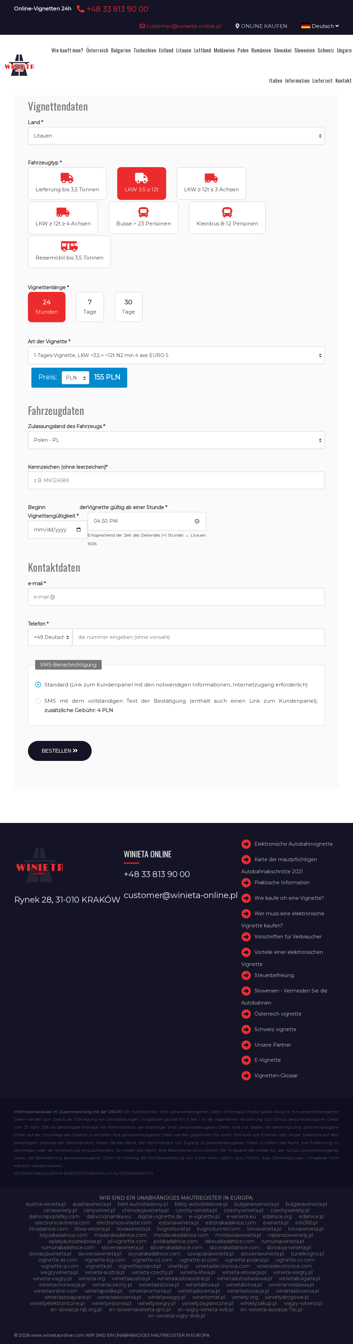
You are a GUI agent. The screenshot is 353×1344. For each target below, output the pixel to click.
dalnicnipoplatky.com (54, 1216)
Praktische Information (282, 882)
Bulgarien (121, 50)
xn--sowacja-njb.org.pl (76, 1309)
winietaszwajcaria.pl (67, 1297)
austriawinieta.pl (92, 1204)
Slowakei (283, 50)
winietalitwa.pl (202, 1285)
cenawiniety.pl (60, 1210)
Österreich (97, 50)
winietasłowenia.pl (119, 1297)
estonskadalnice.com (230, 1223)
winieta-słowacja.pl (244, 1272)
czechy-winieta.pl (196, 1210)
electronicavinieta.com (62, 1223)
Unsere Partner (272, 1045)
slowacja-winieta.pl (289, 1247)
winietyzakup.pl (258, 1303)
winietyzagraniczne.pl (207, 1303)
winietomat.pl (208, 1297)
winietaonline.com (56, 1291)
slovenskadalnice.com (176, 1247)
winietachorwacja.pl (62, 1285)
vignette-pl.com (198, 1260)
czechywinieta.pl (243, 1210)
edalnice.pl (311, 1216)
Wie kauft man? (67, 50)
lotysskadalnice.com (64, 1235)
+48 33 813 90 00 (116, 8)
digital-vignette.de (160, 1216)
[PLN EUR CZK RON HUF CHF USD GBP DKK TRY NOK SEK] (75, 377)
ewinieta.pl (276, 1223)
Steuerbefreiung (274, 975)
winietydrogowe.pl (287, 1297)
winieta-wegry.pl (293, 1272)
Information (297, 80)
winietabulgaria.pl (299, 1278)
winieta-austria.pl (105, 1272)
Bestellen (57, 751)
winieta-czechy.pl (152, 1272)
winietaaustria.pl (131, 1278)
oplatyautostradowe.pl (75, 1241)
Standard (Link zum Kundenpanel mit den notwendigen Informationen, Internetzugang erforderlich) (176, 684)
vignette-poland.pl (247, 1260)
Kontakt (343, 80)
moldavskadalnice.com (181, 1235)
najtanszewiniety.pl (290, 1235)
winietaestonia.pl (159, 1285)
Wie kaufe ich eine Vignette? (289, 898)
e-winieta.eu (241, 1216)
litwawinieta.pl (133, 1229)
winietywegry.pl (156, 1303)
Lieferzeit (322, 80)
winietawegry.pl (166, 1297)
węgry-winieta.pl (303, 1303)
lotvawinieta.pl (264, 1229)
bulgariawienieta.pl (256, 1204)
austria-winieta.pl (46, 1204)
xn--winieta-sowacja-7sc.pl (271, 1309)
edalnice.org (277, 1216)
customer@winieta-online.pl (183, 26)
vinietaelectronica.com (222, 1266)
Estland (166, 50)
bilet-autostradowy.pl (143, 1204)
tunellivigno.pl (307, 1254)
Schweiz (325, 50)
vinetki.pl (178, 1266)
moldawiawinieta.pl (238, 1235)
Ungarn (344, 50)
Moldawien (224, 50)
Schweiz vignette (275, 1029)
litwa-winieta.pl (92, 1229)
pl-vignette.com (127, 1241)
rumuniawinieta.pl (283, 1241)
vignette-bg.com (104, 1260)
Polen (243, 50)
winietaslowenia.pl (297, 1291)
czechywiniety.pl (290, 1210)
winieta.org (92, 1278)
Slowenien (304, 50)
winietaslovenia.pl (199, 1291)
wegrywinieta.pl (59, 1272)
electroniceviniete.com (124, 1223)
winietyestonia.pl (111, 1303)
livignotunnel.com (218, 1229)
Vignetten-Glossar (276, 1075)
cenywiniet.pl (99, 1210)
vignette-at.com (58, 1260)
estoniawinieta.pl (179, 1223)
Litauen (183, 50)
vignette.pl (99, 1266)
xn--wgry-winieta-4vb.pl (205, 1309)
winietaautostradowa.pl (244, 1278)
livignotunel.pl (173, 1229)
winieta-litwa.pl (197, 1272)
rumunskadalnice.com (68, 1247)
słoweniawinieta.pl (262, 1254)
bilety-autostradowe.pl (201, 1204)
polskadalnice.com (176, 1241)
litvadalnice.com (48, 1229)
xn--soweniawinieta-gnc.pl (140, 1309)
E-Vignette (267, 1060)
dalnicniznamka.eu (109, 1216)
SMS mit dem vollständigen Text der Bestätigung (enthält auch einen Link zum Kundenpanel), (181, 705)
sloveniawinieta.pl (122, 1247)
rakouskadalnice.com (230, 1241)
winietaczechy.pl (112, 1285)
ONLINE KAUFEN (264, 26)
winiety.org (245, 1297)
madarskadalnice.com (120, 1235)
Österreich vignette (278, 1014)
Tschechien (144, 50)
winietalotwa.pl (244, 1285)
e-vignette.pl (204, 1216)
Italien (275, 80)
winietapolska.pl (103, 1291)
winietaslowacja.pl (248, 1291)
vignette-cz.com (152, 1260)
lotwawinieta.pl (306, 1229)
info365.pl (306, 1223)
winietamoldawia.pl (291, 1285)
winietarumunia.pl (150, 1291)
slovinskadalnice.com (235, 1247)
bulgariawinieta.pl (306, 1204)
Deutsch (322, 26)
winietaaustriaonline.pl (183, 1278)
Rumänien (261, 50)
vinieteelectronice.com (284, 1266)
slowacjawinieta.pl (50, 1254)
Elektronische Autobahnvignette (293, 844)
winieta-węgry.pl (52, 1278)
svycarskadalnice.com (154, 1254)
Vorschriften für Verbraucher (288, 937)
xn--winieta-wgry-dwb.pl (176, 1316)
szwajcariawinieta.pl (210, 1254)
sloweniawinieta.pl (99, 1254)
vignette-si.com (60, 1266)
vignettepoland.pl (140, 1266)
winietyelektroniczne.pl (57, 1303)
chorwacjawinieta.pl (145, 1210)
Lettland (202, 50)
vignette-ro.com (295, 1260)
